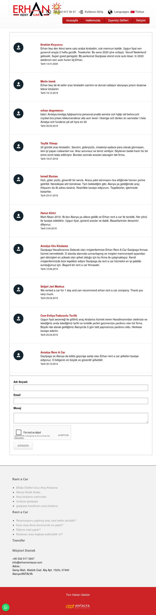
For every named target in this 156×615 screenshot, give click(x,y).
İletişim (141, 20)
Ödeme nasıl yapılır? (28, 529)
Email (17, 395)
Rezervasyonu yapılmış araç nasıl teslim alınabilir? (46, 520)
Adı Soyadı (21, 382)
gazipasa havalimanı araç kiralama (37, 506)
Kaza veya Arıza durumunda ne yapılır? (39, 525)
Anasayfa (72, 20)
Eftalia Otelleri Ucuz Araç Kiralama (36, 487)
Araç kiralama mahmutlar (31, 497)
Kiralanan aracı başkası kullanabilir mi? (39, 534)
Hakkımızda (93, 20)
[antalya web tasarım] (78, 606)
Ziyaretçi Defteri (118, 20)
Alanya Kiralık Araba (28, 492)
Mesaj (17, 408)
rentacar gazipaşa (27, 501)
